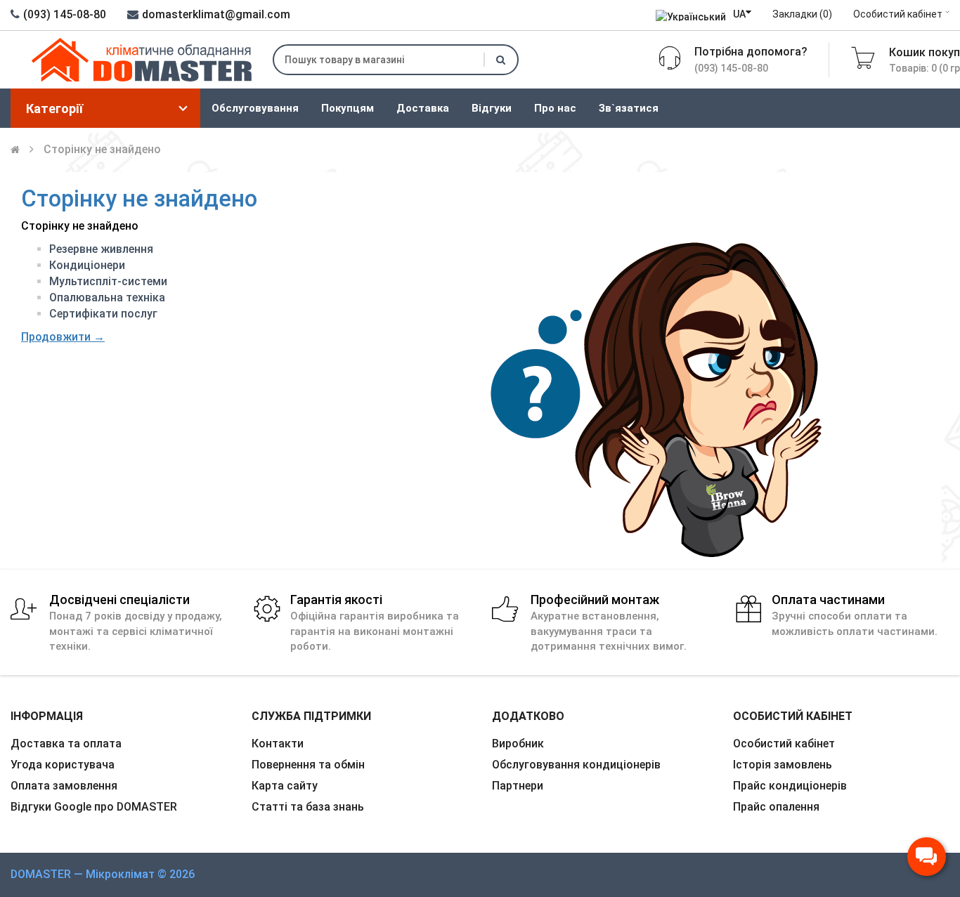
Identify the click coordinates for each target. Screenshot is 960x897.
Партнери (517, 785)
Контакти (278, 743)
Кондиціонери (87, 265)
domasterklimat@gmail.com (216, 14)
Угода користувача (63, 764)
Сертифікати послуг (103, 313)
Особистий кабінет (897, 14)
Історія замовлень (782, 764)
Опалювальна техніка (107, 297)
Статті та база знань (308, 806)
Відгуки (492, 108)
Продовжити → (63, 336)
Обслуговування (255, 108)
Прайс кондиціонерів (790, 785)
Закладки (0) (802, 14)
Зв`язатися (629, 108)
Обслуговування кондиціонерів (576, 764)
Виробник (518, 743)
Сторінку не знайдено (102, 149)
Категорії (54, 108)
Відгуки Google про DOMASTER (94, 806)
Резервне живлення (101, 249)
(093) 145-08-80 (64, 14)
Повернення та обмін (308, 764)
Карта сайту (285, 785)
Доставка (422, 108)
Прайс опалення (776, 806)
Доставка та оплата (66, 743)
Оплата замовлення (64, 785)
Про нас (555, 108)
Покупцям (347, 108)
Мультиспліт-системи (108, 281)
